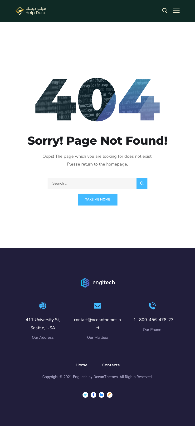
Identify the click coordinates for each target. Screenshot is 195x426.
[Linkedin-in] (101, 395)
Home (82, 365)
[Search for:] (97, 183)
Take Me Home (97, 199)
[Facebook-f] (93, 395)
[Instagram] (109, 395)
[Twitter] (85, 395)
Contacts (111, 365)
